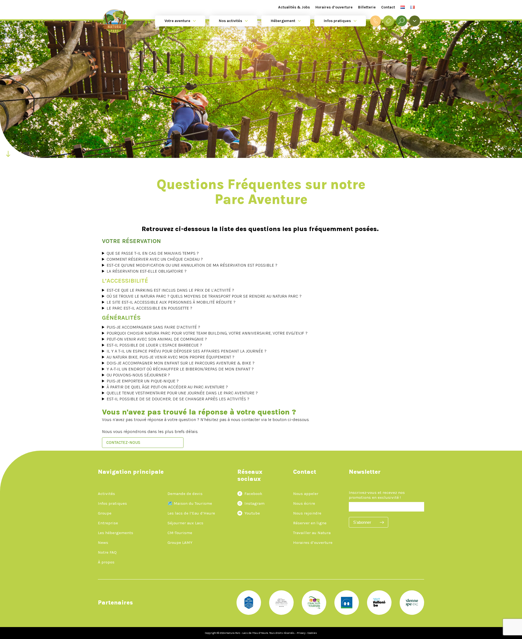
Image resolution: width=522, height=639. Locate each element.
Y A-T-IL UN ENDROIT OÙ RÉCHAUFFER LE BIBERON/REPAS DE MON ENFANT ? (181, 369)
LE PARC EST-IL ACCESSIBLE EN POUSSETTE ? (149, 308)
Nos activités (230, 20)
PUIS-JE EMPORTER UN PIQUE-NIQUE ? (143, 381)
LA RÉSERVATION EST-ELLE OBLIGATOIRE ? (147, 271)
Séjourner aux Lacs (185, 522)
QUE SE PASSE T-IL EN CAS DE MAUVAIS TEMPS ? (153, 253)
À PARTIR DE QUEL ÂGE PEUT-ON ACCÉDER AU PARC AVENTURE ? (167, 386)
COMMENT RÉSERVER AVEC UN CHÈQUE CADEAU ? (155, 259)
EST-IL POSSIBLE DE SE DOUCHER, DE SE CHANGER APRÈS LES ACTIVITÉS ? (178, 398)
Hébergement (283, 20)
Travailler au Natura (312, 532)
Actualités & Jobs (294, 7)
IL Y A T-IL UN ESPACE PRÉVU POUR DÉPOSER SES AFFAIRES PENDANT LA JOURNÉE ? (186, 351)
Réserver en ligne (310, 522)
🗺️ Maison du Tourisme (189, 503)
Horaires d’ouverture (334, 7)
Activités (106, 493)
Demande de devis (185, 493)
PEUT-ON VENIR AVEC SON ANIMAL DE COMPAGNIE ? (157, 339)
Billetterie (367, 7)
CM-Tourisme (179, 532)
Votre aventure (177, 20)
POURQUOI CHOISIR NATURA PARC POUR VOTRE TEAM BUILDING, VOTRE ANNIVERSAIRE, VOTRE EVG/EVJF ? (207, 333)
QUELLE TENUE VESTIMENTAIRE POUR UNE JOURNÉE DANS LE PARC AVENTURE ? (182, 392)
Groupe (104, 513)
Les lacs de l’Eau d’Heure (191, 513)
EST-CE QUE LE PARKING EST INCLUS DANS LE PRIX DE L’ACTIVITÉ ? (170, 290)
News (103, 542)
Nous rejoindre (307, 513)
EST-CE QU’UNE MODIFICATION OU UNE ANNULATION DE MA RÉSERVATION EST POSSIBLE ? (192, 265)
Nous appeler (305, 493)
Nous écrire (304, 503)
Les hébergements (115, 532)
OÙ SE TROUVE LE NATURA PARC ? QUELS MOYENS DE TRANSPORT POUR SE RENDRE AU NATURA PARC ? (204, 296)
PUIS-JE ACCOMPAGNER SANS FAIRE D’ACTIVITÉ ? (153, 327)
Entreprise (108, 522)
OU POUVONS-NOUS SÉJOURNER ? (138, 375)
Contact (388, 7)
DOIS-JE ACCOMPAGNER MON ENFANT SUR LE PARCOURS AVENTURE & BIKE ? (180, 363)
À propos (106, 562)
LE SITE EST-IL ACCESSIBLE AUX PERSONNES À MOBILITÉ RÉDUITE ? (171, 302)
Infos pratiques (337, 20)
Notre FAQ (107, 552)
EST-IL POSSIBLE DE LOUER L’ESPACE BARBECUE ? (154, 345)
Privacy (301, 633)
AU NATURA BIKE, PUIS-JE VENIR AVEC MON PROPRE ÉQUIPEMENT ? (170, 357)
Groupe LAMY (179, 542)
